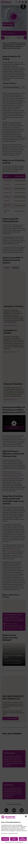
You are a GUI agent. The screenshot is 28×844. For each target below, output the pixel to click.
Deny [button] (14, 839)
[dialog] (14, 829)
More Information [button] (23, 839)
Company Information (13, 833)
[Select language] (26, 816)
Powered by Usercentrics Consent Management (14, 842)
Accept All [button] (5, 839)
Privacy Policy (4, 833)
